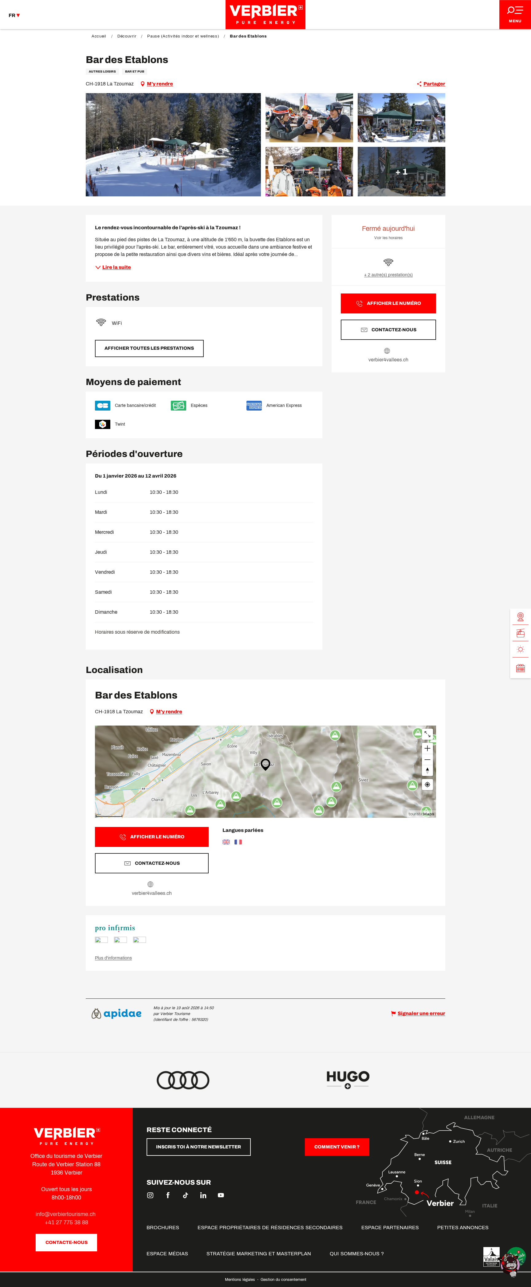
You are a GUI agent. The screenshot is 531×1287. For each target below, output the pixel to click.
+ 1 (401, 171)
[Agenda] (520, 668)
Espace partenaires (390, 1227)
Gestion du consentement (283, 1279)
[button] (173, 144)
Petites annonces (463, 1227)
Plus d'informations (113, 958)
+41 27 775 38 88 (66, 1222)
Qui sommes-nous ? (357, 1253)
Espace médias (167, 1253)
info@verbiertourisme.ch (66, 1214)
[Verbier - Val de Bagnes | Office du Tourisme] (265, 14)
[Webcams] (521, 617)
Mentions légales (240, 1279)
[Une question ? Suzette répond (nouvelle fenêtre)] (509, 1265)
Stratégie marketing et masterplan (258, 1253)
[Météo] (521, 649)
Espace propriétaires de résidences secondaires (270, 1227)
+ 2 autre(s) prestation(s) (388, 275)
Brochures (163, 1227)
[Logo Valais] (491, 1257)
